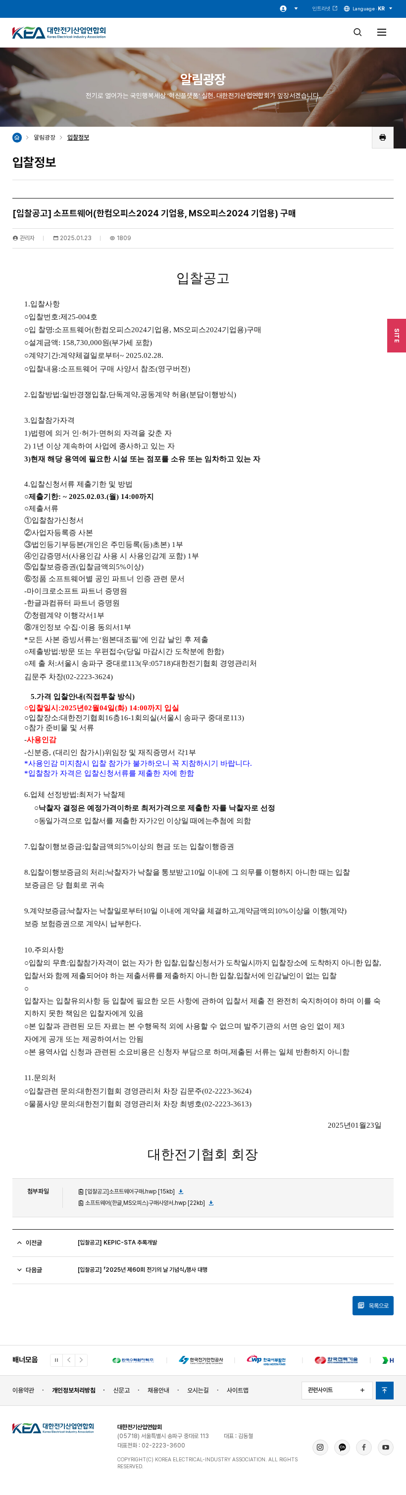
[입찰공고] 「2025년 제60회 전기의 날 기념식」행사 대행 (142, 1269)
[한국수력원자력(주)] (133, 1360)
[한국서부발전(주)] (269, 1360)
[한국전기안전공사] (201, 1360)
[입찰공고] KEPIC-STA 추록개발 (117, 1242)
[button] (68, 1360)
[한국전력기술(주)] (336, 1360)
